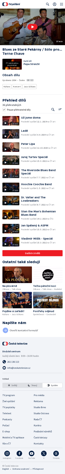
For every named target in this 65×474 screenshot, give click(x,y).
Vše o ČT (6, 443)
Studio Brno (40, 407)
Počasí (5, 425)
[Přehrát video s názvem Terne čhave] (32, 27)
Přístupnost (38, 469)
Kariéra (37, 425)
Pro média (39, 395)
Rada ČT (38, 419)
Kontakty (39, 443)
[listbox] (32, 385)
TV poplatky (8, 407)
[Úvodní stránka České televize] (15, 343)
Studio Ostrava (41, 413)
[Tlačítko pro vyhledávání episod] (52, 109)
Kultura (7, 86)
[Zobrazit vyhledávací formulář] (47, 4)
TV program (8, 395)
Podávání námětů (43, 431)
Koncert (17, 86)
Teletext (6, 413)
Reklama (38, 401)
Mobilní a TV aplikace (13, 437)
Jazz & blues (30, 86)
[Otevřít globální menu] (61, 4)
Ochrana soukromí (20, 469)
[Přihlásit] (54, 4)
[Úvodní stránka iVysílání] (11, 4)
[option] (13, 385)
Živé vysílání (8, 401)
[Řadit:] (60, 109)
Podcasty (7, 419)
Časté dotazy (40, 437)
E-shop (6, 431)
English (5, 469)
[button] (32, 27)
